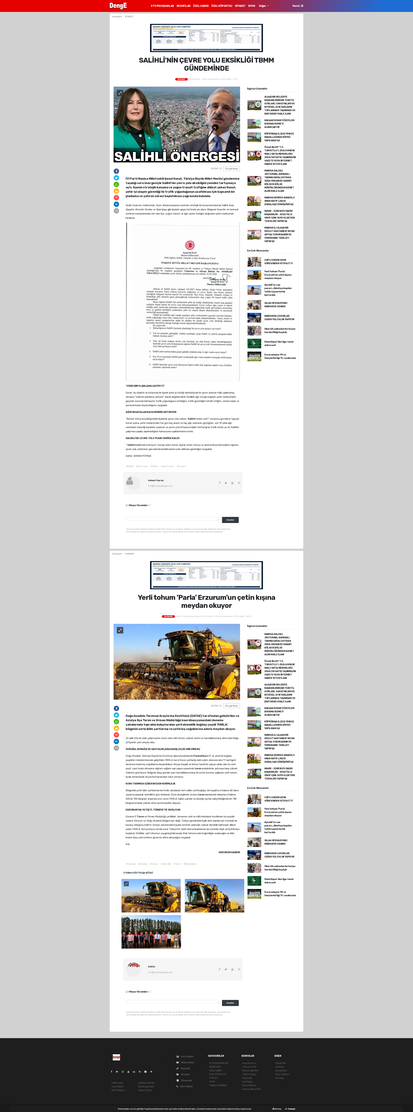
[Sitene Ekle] (152, 1071)
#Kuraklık (142, 864)
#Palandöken (190, 864)
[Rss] (141, 1071)
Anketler (279, 1067)
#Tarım (177, 864)
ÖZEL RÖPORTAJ (221, 5)
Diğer (263, 5)
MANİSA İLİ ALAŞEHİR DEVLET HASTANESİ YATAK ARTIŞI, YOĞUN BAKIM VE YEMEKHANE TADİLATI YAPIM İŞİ (279, 234)
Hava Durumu (249, 1063)
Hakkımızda (117, 1083)
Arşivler (185, 1074)
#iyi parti (181, 466)
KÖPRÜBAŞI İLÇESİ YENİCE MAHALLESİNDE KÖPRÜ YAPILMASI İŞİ (279, 137)
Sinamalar (247, 1078)
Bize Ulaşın (186, 1086)
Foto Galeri (187, 1056)
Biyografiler (281, 1070)
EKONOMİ (129, 554)
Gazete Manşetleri (251, 1089)
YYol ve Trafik (249, 1067)
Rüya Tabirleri (282, 1074)
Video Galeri (187, 1062)
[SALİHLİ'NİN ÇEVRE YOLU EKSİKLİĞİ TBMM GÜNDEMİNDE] (177, 124)
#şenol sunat (167, 466)
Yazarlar (185, 1068)
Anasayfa (117, 16)
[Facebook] (113, 1071)
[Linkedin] (135, 1071)
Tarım (140, 816)
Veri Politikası (118, 1090)
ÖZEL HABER (201, 5)
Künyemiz (186, 1080)
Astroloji (279, 1078)
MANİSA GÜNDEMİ (218, 1085)
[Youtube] (129, 1071)
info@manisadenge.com (160, 486)
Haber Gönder (145, 1090)
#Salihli (129, 466)
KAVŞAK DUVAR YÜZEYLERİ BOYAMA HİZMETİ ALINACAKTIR (279, 124)
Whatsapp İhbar (146, 1086)
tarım (198, 768)
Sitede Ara (280, 1063)
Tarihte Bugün (249, 1074)
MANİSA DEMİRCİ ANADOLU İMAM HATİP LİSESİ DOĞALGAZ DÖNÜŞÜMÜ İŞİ (279, 201)
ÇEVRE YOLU (147, 438)
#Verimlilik (166, 864)
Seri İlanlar (247, 1081)
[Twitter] (118, 1071)
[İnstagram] (124, 1071)
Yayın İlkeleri (117, 1086)
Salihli (192, 418)
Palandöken (200, 755)
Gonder (230, 520)
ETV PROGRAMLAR (162, 5)
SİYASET (240, 5)
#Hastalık (131, 864)
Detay (277, 1109)
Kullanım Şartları (146, 1083)
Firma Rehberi (249, 1085)
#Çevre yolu (142, 466)
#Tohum (154, 864)
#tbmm (154, 466)
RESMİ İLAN (184, 5)
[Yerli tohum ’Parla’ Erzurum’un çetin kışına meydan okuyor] (177, 661)
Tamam (291, 1109)
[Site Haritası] (146, 1071)
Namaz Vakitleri (250, 1070)
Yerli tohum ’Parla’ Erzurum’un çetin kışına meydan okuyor (278, 275)
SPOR (251, 5)
